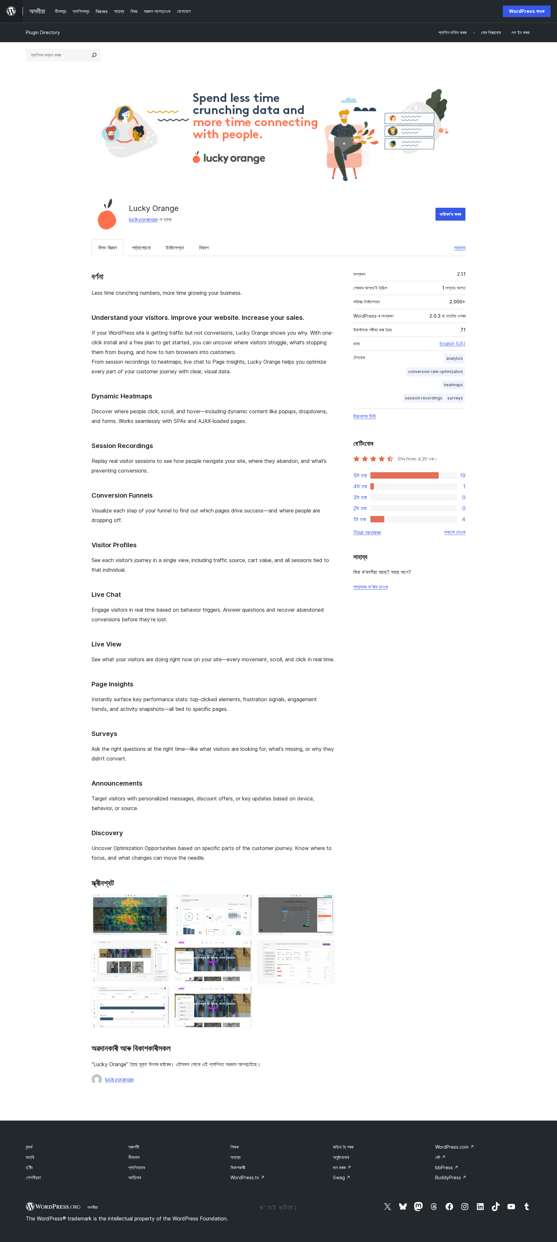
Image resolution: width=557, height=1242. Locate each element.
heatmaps (453, 384)
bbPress (446, 1167)
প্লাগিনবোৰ (136, 1167)
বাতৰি (30, 1157)
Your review (367, 532)
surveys (455, 398)
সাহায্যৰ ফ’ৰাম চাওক (370, 587)
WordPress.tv (247, 1177)
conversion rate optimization (435, 371)
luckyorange (143, 219)
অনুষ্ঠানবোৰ (341, 1157)
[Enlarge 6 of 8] (243, 995)
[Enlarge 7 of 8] (326, 903)
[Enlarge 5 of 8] (243, 949)
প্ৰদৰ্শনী (133, 1147)
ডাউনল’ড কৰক (450, 214)
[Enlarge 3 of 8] (160, 995)
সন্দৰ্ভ (29, 1147)
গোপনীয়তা (33, 1177)
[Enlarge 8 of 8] (326, 949)
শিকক (234, 1147)
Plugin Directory (43, 32)
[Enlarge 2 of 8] (160, 949)
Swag (341, 1177)
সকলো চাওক (454, 532)
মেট (440, 1157)
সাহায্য (459, 247)
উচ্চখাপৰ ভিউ (364, 416)
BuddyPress (450, 1177)
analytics (454, 358)
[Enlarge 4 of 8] (243, 903)
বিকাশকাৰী (237, 1167)
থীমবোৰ (133, 1157)
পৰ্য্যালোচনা (141, 247)
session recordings (423, 398)
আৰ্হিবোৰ (134, 1177)
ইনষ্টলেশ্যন (175, 247)
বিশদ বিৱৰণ (107, 247)
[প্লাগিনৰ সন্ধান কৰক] (94, 55)
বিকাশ (204, 247)
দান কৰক (342, 1167)
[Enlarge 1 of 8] (160, 903)
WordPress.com (454, 1147)
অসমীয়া (92, 1207)
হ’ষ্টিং (29, 1167)
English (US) (452, 343)
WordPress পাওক (526, 11)
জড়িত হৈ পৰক (343, 1147)
